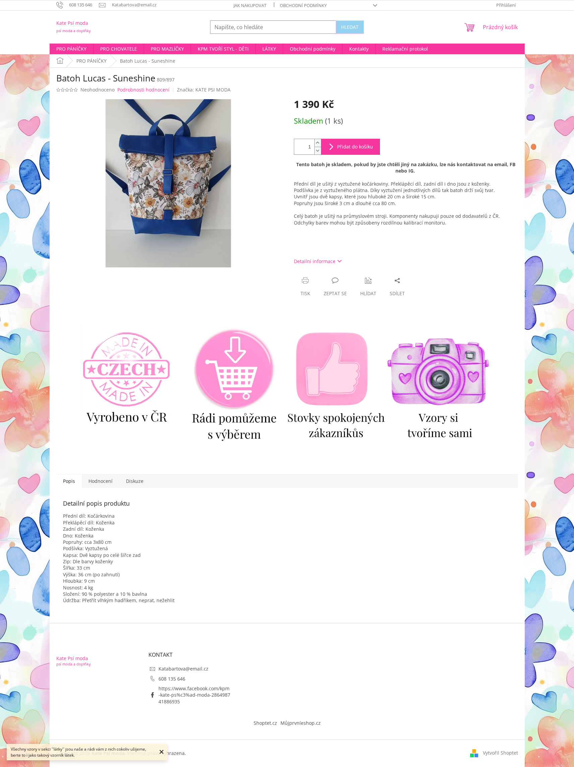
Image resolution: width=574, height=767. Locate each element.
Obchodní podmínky (303, 5)
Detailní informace (314, 261)
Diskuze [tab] (134, 481)
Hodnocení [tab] (100, 481)
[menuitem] (71, 49)
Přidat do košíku (355, 146)
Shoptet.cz (265, 723)
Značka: (204, 89)
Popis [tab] (69, 481)
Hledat (350, 27)
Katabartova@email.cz (183, 668)
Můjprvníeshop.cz (300, 723)
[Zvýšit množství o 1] (317, 143)
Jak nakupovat (250, 5)
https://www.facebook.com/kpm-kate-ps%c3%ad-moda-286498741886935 (194, 695)
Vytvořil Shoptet (500, 753)
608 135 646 (171, 679)
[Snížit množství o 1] (317, 150)
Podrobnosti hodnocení (143, 89)
